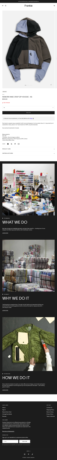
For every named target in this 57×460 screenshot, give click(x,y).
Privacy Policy (50, 414)
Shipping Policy (50, 409)
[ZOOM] (51, 84)
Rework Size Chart (7, 412)
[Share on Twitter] (11, 144)
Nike (3, 94)
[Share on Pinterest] (15, 144)
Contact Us (49, 407)
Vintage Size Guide (7, 414)
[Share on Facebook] (8, 144)
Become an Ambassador (8, 431)
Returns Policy (50, 412)
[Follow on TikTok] (32, 454)
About (4, 407)
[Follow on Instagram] (24, 454)
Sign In (4, 409)
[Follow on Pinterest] (28, 454)
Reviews (4, 416)
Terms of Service (51, 416)
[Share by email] (19, 144)
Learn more (5, 310)
